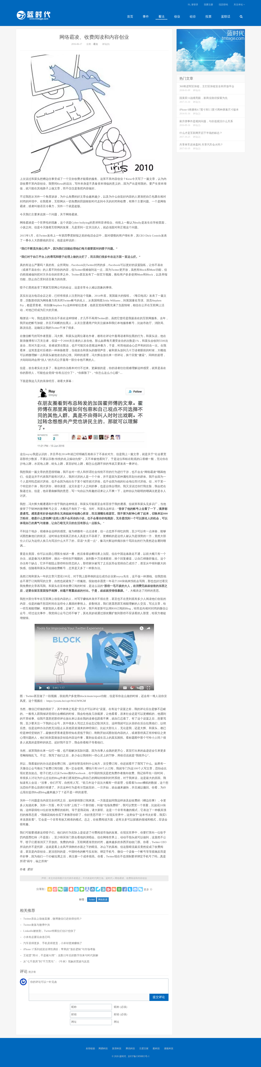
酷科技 (156, 1048)
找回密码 (223, 4)
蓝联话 (225, 16)
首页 (130, 16)
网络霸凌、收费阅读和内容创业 (94, 37)
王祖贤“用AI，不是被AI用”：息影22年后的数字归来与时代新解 (60, 955)
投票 (208, 16)
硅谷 (193, 16)
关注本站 (238, 4)
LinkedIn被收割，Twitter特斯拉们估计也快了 (49, 931)
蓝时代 (33, 16)
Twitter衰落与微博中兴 (36, 924)
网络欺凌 (102, 899)
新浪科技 (116, 1048)
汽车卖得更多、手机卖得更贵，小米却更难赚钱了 (52, 943)
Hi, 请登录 (193, 4)
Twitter (91, 899)
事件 (146, 16)
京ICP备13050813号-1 (138, 1056)
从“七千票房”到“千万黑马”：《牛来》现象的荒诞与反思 (56, 961)
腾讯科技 (130, 1048)
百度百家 (143, 1048)
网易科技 (103, 1048)
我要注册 (208, 4)
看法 (161, 16)
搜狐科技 (168, 1048)
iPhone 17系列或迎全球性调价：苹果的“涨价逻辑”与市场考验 (59, 949)
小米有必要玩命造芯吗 (36, 937)
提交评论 (159, 997)
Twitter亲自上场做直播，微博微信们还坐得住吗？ (52, 918)
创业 (177, 16)
